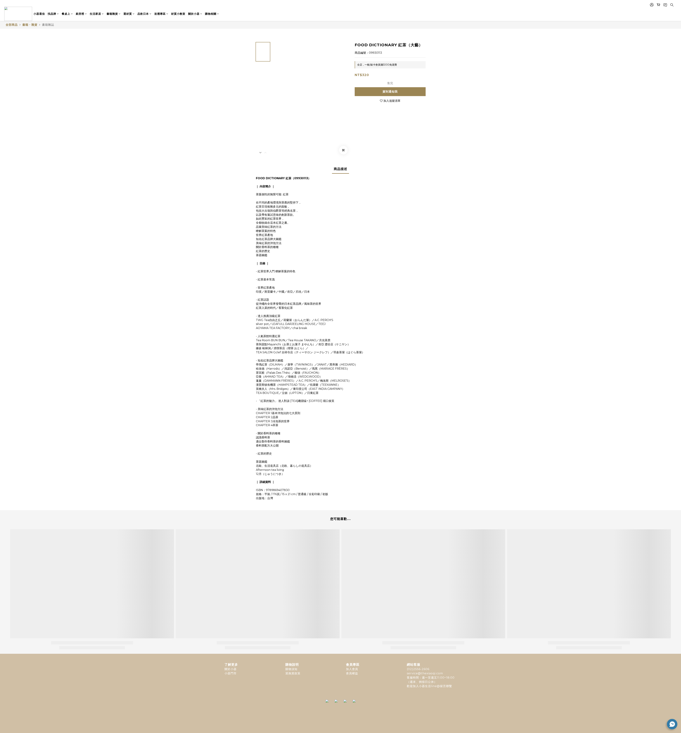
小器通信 (39, 13)
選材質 (127, 13)
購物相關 (210, 13)
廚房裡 (80, 13)
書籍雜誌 (48, 24)
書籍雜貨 (112, 13)
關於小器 (194, 13)
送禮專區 (160, 13)
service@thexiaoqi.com (425, 673)
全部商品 (12, 24)
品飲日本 (143, 13)
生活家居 (95, 13)
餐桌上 (66, 13)
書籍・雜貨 (29, 24)
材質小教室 (178, 13)
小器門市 (231, 673)
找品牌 (52, 13)
